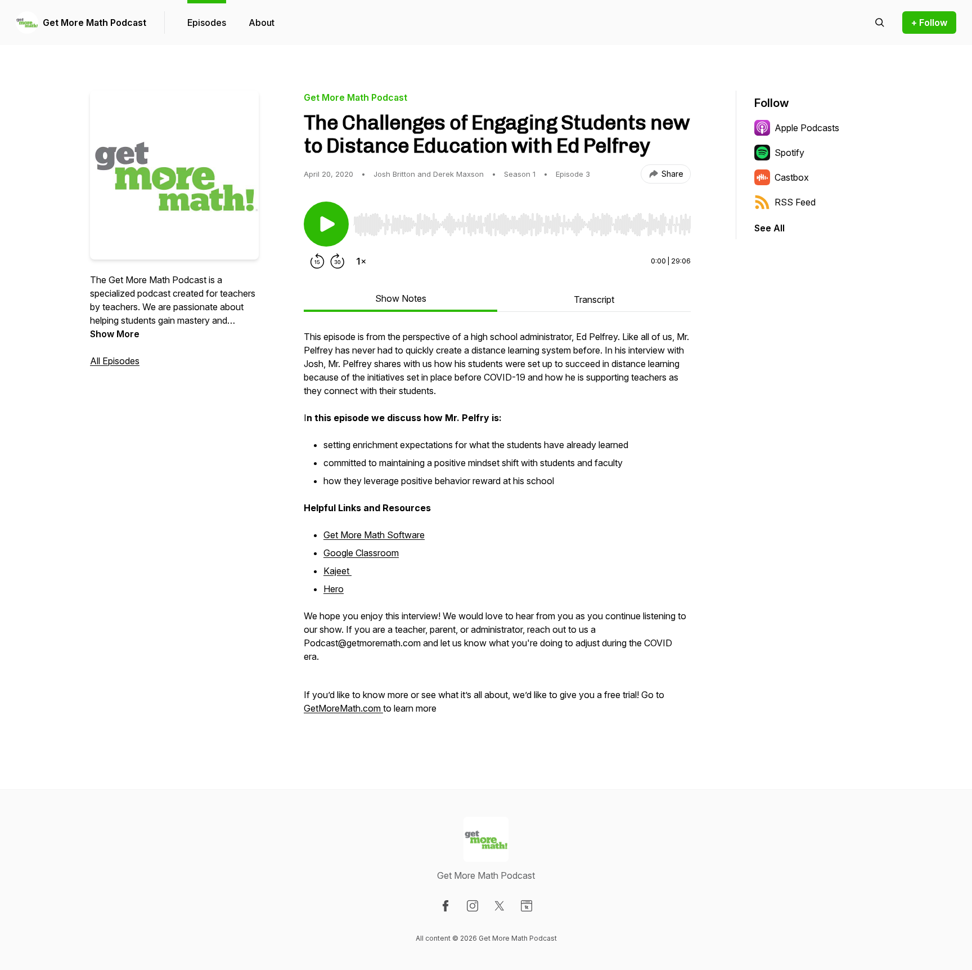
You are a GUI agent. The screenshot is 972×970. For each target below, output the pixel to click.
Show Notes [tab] (400, 298)
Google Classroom (361, 552)
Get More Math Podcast (94, 22)
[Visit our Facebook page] (445, 905)
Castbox (792, 177)
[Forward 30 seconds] (337, 261)
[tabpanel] (497, 528)
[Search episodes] (879, 22)
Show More (115, 333)
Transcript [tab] (594, 299)
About (261, 22)
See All (769, 228)
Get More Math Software (374, 534)
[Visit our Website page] (526, 905)
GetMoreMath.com (342, 708)
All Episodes (115, 360)
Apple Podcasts (807, 127)
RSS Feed (795, 202)
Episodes (206, 22)
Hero (333, 588)
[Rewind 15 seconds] (317, 261)
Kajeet (337, 570)
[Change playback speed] (361, 261)
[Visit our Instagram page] (472, 905)
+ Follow (929, 22)
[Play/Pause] (326, 224)
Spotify (789, 152)
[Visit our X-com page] (499, 905)
